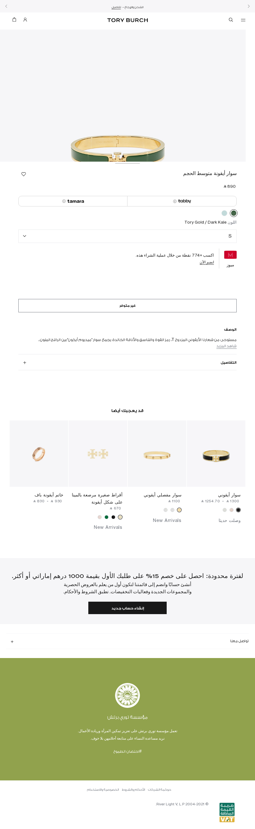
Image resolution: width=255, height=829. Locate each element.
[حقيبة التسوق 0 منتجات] (17, 21)
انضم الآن (207, 262)
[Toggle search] (231, 21)
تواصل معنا (239, 641)
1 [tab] (123, 156)
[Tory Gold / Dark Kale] (234, 214)
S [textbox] (230, 236)
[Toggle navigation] (243, 19)
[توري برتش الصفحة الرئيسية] (127, 20)
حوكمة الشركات (159, 790)
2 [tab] (118, 156)
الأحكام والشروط (133, 790)
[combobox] (127, 236)
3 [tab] (113, 156)
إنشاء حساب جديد (127, 608)
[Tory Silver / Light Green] (224, 214)
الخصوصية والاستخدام (103, 790)
